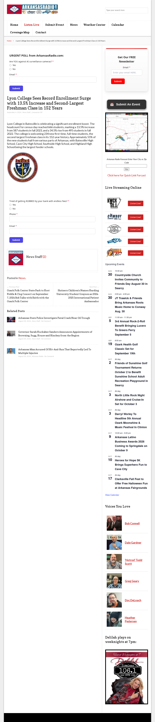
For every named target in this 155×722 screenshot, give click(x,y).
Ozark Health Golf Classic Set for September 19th (126, 348)
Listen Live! (135, 203)
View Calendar (112, 494)
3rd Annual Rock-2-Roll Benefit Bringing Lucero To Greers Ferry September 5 (130, 327)
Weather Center (94, 24)
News (74, 24)
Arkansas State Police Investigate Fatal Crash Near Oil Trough (54, 317)
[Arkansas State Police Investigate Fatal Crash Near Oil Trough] (11, 320)
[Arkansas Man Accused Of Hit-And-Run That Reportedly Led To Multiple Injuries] (11, 352)
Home (14, 24)
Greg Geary (132, 581)
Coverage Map (20, 32)
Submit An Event (125, 104)
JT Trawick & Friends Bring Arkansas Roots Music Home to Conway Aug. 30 (130, 304)
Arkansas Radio (37, 356)
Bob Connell (132, 523)
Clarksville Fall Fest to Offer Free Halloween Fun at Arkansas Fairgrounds (131, 483)
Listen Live (31, 24)
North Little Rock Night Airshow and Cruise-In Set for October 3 (130, 399)
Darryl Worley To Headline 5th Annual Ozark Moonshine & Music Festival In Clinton (131, 420)
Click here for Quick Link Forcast (126, 175)
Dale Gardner (133, 542)
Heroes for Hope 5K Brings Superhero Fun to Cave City (131, 464)
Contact (41, 32)
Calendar (118, 24)
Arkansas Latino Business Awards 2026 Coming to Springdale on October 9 (131, 443)
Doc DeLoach (133, 600)
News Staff (26, 112)
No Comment (46, 321)
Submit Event (54, 24)
